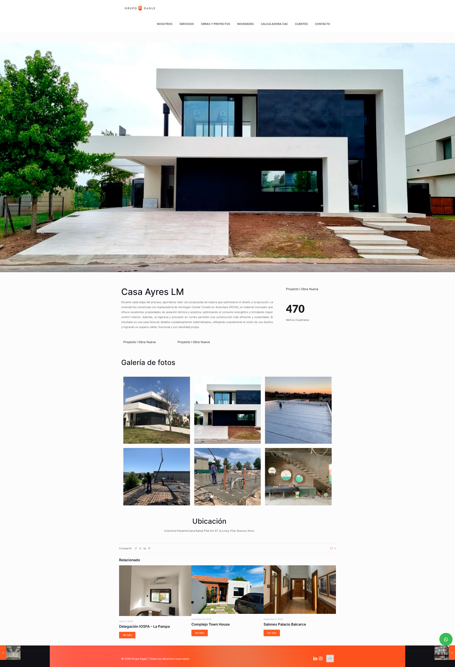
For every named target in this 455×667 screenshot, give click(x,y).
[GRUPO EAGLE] (140, 8)
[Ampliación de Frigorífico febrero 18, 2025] (10, 653)
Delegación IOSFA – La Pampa (144, 626)
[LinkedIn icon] (315, 658)
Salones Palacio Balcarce (285, 624)
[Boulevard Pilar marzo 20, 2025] (445, 653)
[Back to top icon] (330, 658)
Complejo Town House (210, 624)
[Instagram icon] (320, 658)
